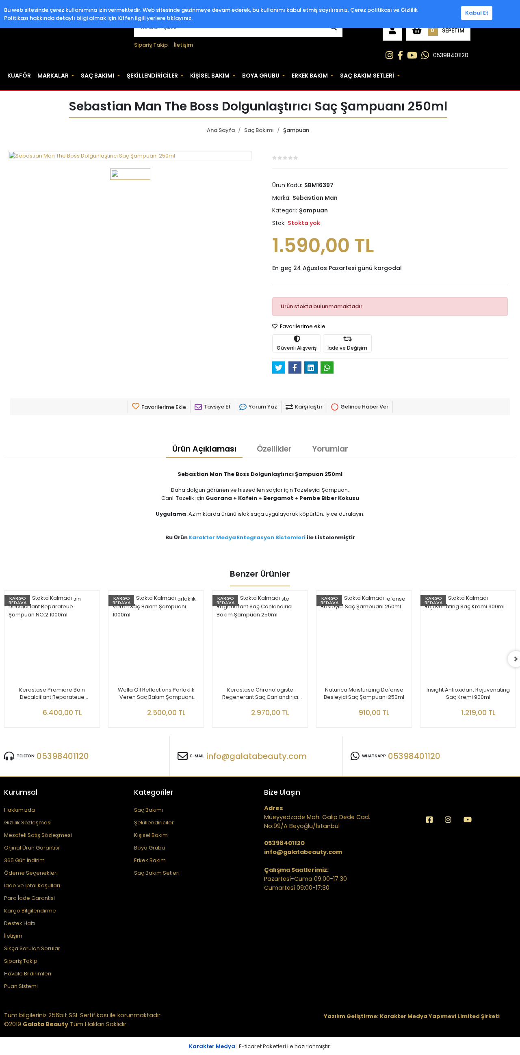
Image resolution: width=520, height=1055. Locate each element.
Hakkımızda (19, 810)
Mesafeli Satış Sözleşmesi (38, 835)
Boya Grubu (149, 848)
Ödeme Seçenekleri (31, 873)
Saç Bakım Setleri (157, 873)
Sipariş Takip (151, 45)
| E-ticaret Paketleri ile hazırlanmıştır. (260, 1046)
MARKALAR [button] (53, 75)
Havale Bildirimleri (27, 973)
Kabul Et (476, 13)
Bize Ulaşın (282, 792)
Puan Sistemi (21, 986)
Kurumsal (20, 792)
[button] (392, 30)
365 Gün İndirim (24, 860)
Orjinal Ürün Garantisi (31, 848)
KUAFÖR (19, 75)
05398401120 (450, 55)
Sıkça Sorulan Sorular (32, 948)
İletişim (183, 45)
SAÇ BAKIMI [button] (97, 75)
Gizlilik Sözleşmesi (28, 822)
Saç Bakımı (148, 810)
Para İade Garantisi (29, 898)
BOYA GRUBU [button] (261, 75)
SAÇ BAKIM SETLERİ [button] (367, 75)
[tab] (204, 449)
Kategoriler (153, 792)
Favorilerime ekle (302, 326)
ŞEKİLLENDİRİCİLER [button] (152, 75)
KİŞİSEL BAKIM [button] (210, 75)
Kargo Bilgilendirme (30, 910)
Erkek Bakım (150, 860)
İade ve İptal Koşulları (32, 885)
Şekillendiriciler (154, 822)
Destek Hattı (19, 923)
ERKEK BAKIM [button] (310, 75)
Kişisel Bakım (151, 835)
